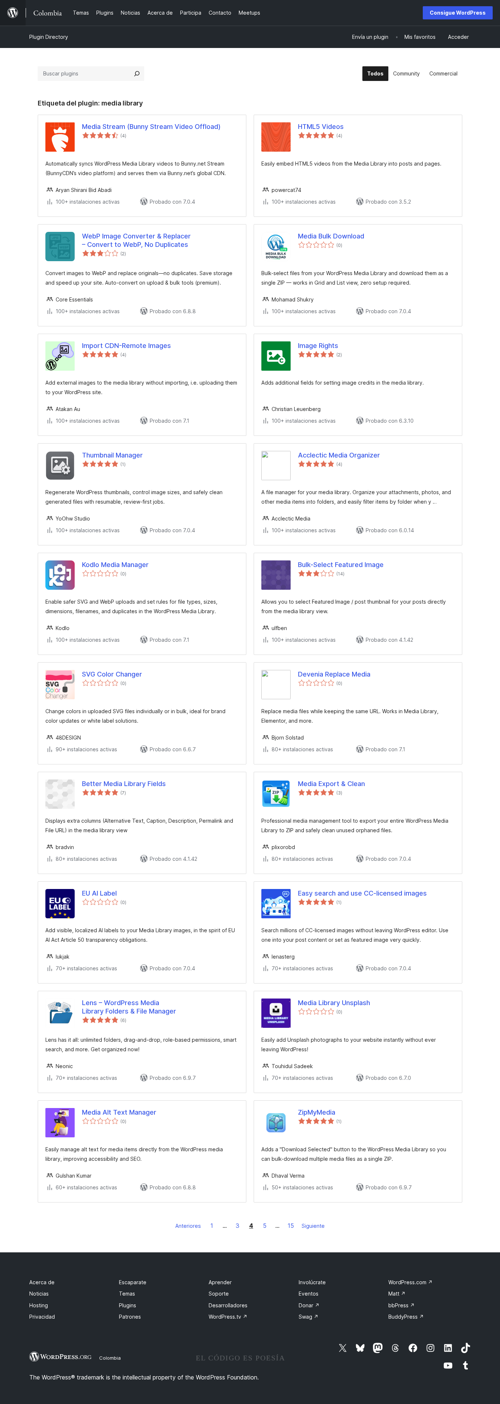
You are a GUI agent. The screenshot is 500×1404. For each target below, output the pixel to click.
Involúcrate (312, 1282)
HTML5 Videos (321, 126)
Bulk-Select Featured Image (341, 564)
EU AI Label (99, 893)
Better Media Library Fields (124, 784)
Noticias (39, 1293)
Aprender (220, 1282)
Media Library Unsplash (334, 1003)
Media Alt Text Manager (119, 1112)
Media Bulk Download (331, 236)
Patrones (130, 1317)
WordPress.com (410, 1282)
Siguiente (313, 1226)
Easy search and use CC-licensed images (362, 893)
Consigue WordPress (458, 13)
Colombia (110, 1358)
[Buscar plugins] (137, 73)
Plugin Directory (48, 37)
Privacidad (42, 1317)
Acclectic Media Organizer (339, 455)
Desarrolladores (228, 1305)
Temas (127, 1293)
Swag (308, 1317)
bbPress (401, 1305)
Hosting (38, 1305)
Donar (309, 1305)
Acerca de (42, 1282)
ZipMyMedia (316, 1112)
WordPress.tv (228, 1317)
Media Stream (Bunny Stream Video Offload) (151, 126)
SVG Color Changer (112, 674)
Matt (397, 1293)
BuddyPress (406, 1317)
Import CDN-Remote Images (126, 345)
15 (291, 1225)
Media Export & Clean (331, 784)
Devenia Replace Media (334, 674)
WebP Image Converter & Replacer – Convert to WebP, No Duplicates (136, 240)
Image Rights (318, 345)
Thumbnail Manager (112, 455)
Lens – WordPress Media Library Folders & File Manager (129, 1007)
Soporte (219, 1293)
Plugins (127, 1305)
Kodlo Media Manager (115, 564)
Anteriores (188, 1226)
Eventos (308, 1293)
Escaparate (132, 1282)
